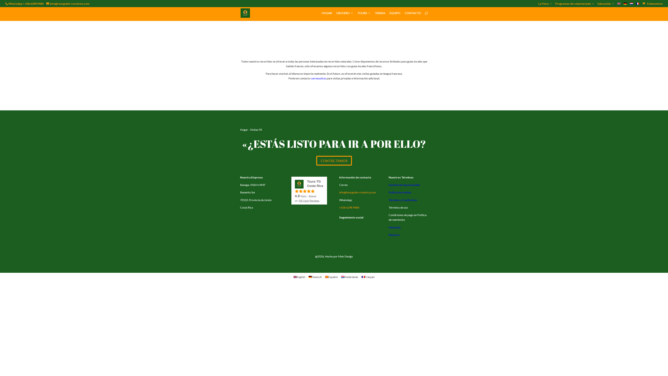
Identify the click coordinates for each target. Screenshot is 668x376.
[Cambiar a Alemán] (625, 4)
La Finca (543, 3)
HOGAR (327, 13)
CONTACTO (413, 13)
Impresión (395, 227)
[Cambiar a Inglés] (619, 4)
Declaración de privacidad (404, 184)
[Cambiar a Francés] (637, 4)
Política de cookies (400, 192)
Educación (604, 3)
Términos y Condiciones (403, 200)
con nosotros (318, 78)
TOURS (362, 13)
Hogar (244, 129)
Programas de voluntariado (573, 3)
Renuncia (394, 234)
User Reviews (308, 200)
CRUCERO (343, 13)
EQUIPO (394, 13)
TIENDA (380, 13)
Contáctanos (334, 161)
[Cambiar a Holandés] (631, 4)
